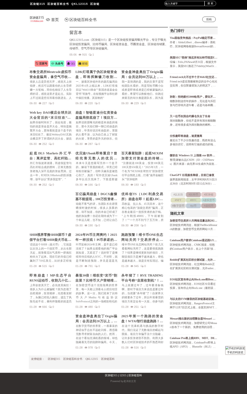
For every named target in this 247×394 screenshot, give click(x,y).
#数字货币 (178, 205)
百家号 (43, 63)
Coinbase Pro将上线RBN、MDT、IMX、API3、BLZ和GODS (193, 338)
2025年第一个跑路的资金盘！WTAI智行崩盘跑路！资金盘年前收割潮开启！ (142, 319)
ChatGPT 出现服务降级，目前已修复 (192, 175)
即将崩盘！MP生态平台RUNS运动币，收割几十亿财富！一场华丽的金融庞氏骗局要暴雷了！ (50, 278)
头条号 (59, 63)
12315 (122, 375)
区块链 (95, 3)
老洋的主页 (130, 381)
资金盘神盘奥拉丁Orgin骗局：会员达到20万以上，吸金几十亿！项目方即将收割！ (96, 319)
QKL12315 (79, 3)
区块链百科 (108, 359)
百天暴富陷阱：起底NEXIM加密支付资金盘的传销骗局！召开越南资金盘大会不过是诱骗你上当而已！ (142, 156)
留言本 (75, 32)
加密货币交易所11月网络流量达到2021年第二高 (193, 220)
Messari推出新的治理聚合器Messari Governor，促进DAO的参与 (193, 318)
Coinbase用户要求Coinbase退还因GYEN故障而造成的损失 (193, 240)
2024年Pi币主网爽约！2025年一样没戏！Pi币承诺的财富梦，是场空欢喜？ (96, 237)
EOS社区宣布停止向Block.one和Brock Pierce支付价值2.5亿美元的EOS (193, 279)
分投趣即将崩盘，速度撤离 (186, 135)
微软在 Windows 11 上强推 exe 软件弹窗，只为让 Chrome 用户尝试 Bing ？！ (193, 155)
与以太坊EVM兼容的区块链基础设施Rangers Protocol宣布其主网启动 (193, 299)
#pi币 (193, 205)
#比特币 (193, 194)
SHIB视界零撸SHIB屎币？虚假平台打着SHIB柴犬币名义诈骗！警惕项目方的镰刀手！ (50, 237)
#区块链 (208, 194)
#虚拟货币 (209, 200)
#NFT (178, 200)
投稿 (209, 19)
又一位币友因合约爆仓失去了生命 (190, 116)
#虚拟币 (208, 205)
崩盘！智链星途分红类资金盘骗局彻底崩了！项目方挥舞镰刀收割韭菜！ (96, 115)
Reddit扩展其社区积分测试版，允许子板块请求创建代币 (193, 259)
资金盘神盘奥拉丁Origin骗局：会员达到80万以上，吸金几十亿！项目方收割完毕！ (142, 74)
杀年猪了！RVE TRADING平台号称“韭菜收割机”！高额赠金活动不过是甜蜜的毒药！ (142, 278)
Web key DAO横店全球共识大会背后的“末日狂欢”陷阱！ (50, 115)
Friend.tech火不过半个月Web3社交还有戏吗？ (193, 77)
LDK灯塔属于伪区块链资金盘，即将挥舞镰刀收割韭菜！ (96, 74)
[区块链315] (39, 19)
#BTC (193, 200)
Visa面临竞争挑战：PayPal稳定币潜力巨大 (193, 37)
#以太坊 (178, 194)
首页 (55, 20)
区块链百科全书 (58, 3)
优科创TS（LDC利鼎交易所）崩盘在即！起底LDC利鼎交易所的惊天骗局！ (142, 196)
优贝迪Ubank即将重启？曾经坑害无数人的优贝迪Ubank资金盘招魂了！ (96, 156)
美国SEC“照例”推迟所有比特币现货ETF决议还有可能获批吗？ (193, 57)
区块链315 (37, 3)
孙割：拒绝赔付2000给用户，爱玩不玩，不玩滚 (193, 96)
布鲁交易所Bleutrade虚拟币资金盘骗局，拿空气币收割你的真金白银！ (50, 74)
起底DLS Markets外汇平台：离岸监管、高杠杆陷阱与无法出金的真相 (50, 156)
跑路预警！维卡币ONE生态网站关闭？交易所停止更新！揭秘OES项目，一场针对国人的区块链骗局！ (142, 237)
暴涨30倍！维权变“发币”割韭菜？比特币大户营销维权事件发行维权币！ (96, 278)
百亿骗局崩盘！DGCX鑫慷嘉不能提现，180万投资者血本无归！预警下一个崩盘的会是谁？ (96, 196)
